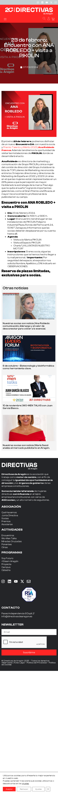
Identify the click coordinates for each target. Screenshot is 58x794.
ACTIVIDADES (12, 529)
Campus (6, 567)
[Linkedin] (42, 2)
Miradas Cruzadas (11, 541)
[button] (5, 18)
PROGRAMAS (11, 552)
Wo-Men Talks (9, 538)
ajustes (25, 783)
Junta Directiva (9, 515)
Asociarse (6, 524)
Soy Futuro (7, 558)
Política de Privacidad (37, 663)
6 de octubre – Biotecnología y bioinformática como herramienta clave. (28, 367)
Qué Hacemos (9, 512)
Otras (4, 547)
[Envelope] (29, 581)
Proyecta (6, 564)
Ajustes (38, 789)
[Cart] (53, 19)
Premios (6, 521)
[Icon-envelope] (55, 2)
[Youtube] (46, 2)
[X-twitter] (51, 2)
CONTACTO (10, 607)
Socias (5, 518)
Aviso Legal (19, 663)
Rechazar (24, 789)
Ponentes (6, 544)
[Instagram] (38, 2)
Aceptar (9, 789)
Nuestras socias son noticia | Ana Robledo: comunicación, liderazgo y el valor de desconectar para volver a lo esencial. (26, 326)
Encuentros (7, 535)
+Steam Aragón (9, 561)
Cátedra (5, 570)
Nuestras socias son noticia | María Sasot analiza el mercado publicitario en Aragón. (26, 446)
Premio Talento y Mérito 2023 (20, 147)
